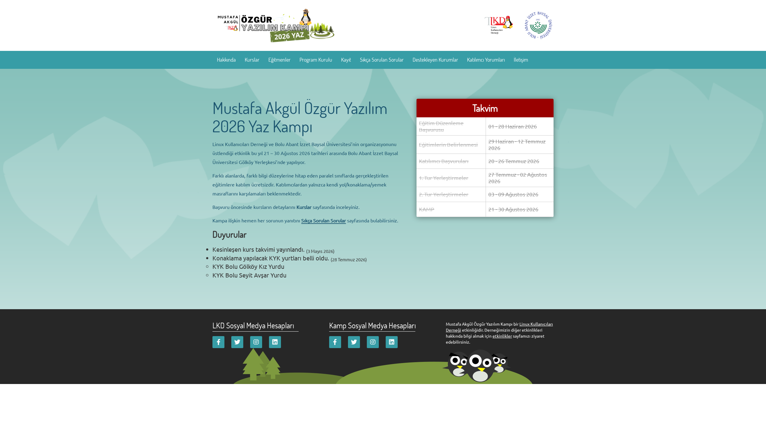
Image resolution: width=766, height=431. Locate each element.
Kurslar (252, 59)
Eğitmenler (279, 59)
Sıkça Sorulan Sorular (382, 59)
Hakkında (226, 59)
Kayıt (346, 59)
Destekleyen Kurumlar (435, 59)
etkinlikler (502, 336)
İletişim (521, 59)
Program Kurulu (316, 59)
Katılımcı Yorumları (486, 59)
